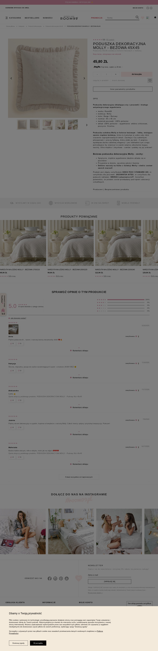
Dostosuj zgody (18, 643)
